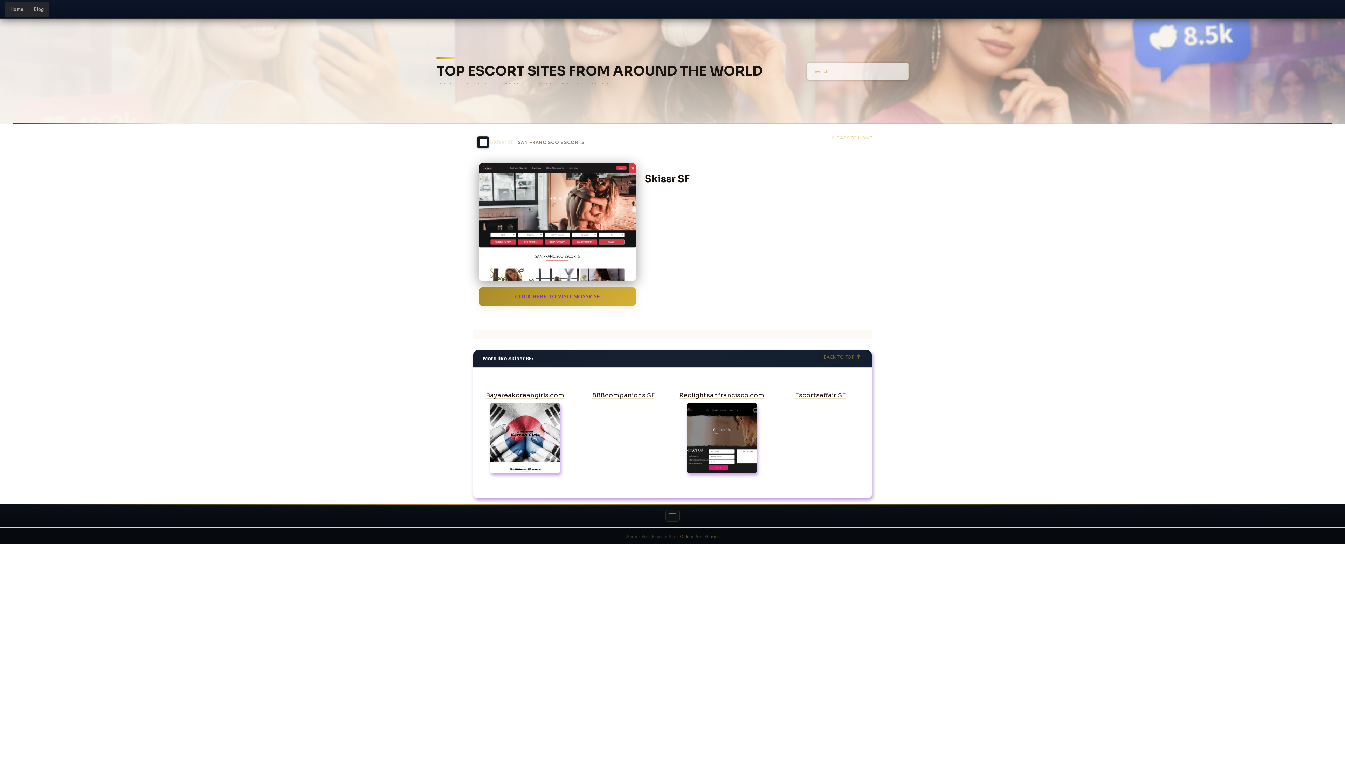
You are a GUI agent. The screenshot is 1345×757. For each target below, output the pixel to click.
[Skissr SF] (557, 222)
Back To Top (840, 357)
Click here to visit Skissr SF (557, 296)
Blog (39, 9)
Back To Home (854, 138)
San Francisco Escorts (551, 142)
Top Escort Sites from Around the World (599, 71)
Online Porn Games (700, 536)
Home (17, 9)
